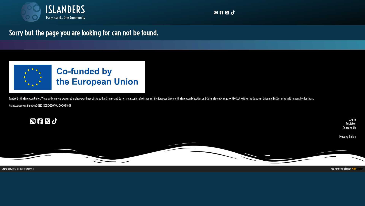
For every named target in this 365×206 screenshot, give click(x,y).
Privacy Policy (347, 137)
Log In (352, 119)
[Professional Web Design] (357, 169)
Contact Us (349, 128)
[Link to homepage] (53, 12)
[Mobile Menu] (7, 9)
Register (351, 124)
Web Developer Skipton (341, 168)
